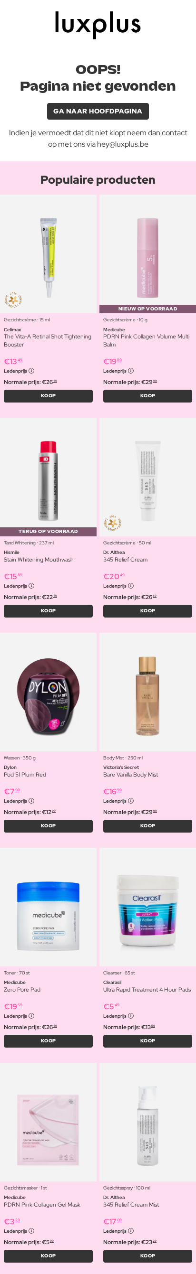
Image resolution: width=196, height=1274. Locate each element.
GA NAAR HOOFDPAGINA (98, 111)
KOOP (48, 396)
